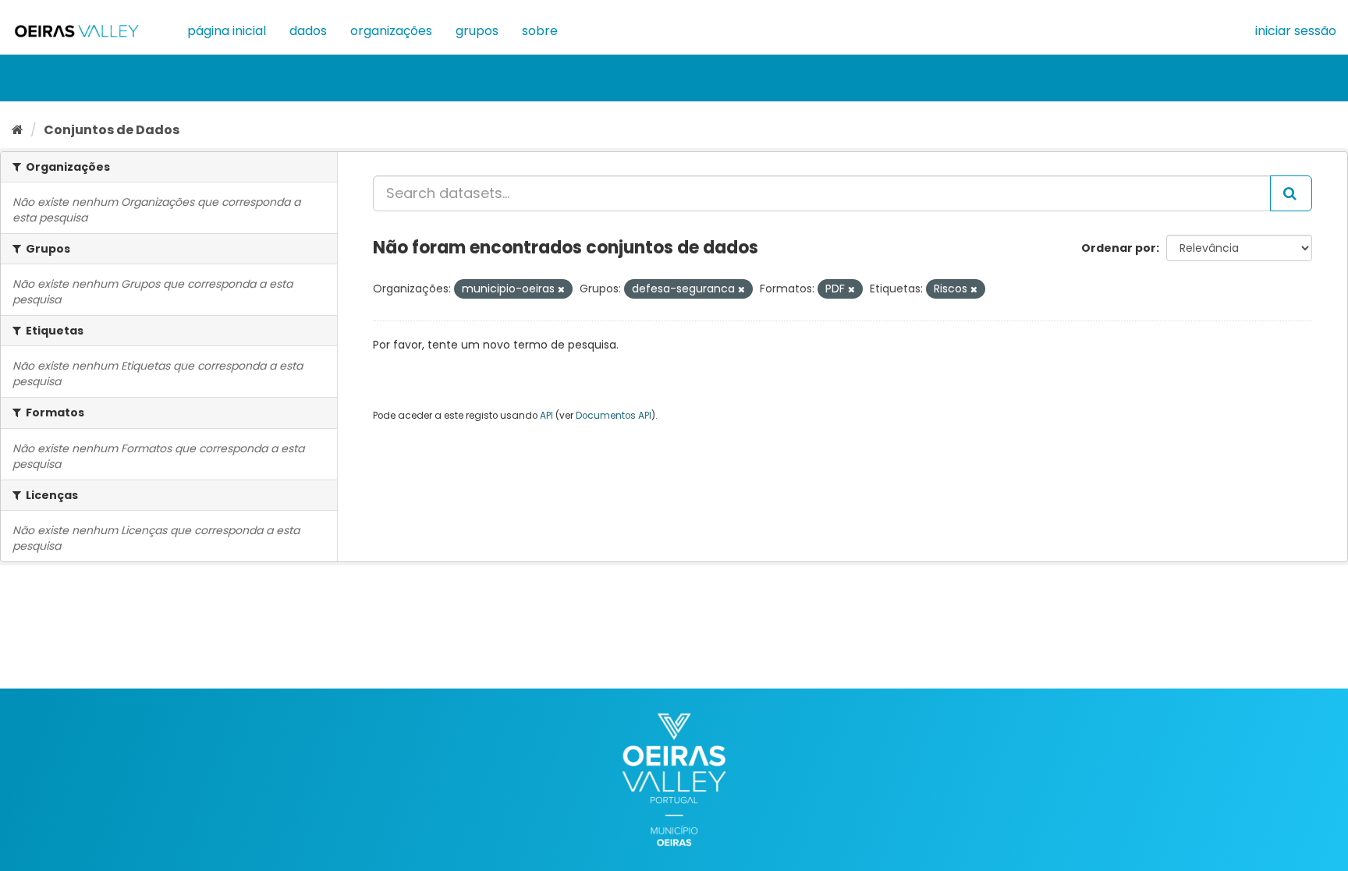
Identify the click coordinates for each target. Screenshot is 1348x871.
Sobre (540, 31)
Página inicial (226, 31)
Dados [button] (308, 31)
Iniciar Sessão (1295, 31)
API (546, 415)
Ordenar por (1118, 248)
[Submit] (1291, 193)
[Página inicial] (17, 130)
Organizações (391, 31)
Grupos (477, 31)
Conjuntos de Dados (111, 130)
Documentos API (613, 415)
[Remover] (561, 289)
